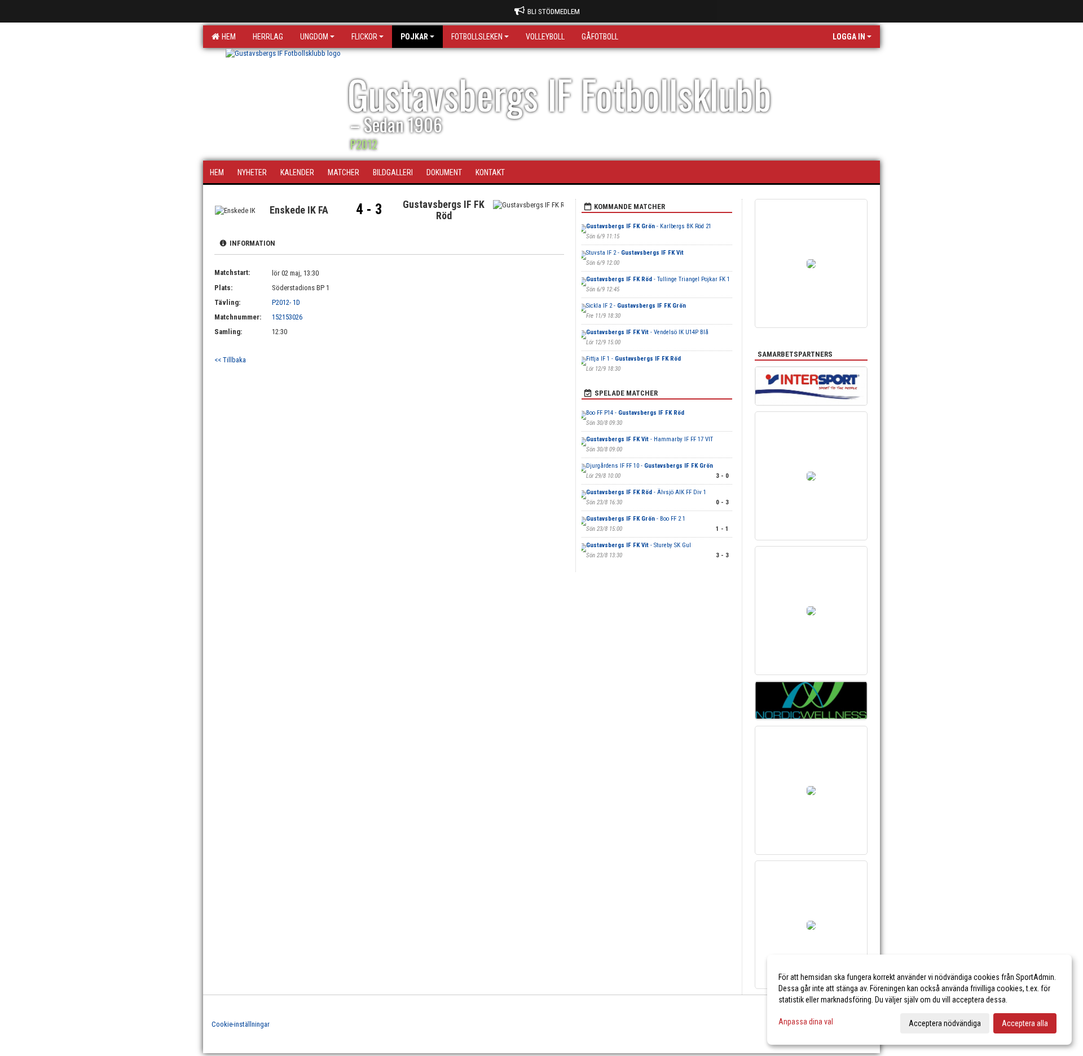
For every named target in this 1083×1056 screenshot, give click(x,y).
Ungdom (314, 36)
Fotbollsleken (477, 36)
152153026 (287, 317)
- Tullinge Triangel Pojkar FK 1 (658, 279)
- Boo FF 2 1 (635, 518)
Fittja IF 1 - (633, 358)
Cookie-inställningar (241, 1024)
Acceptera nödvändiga (945, 1023)
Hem (227, 36)
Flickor (364, 36)
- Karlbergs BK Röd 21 (648, 226)
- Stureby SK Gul (638, 545)
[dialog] (919, 1000)
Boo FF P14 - (635, 412)
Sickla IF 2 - (636, 305)
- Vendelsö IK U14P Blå (647, 332)
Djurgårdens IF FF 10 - (649, 465)
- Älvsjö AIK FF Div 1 (646, 492)
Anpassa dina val (805, 1021)
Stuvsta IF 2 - (635, 252)
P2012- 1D (286, 302)
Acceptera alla (1025, 1023)
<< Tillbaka (230, 360)
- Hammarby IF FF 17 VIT (649, 439)
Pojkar (414, 36)
